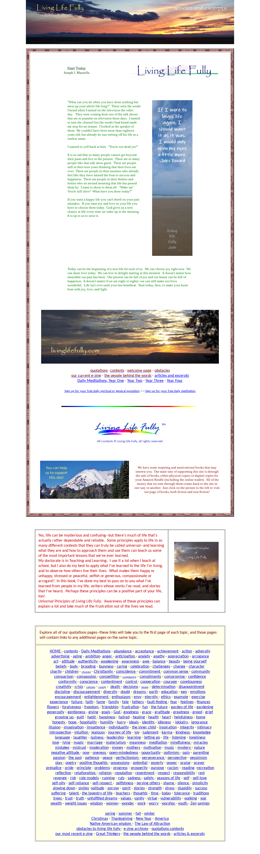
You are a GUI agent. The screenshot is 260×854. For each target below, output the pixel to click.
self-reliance (79, 783)
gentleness (77, 712)
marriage (95, 743)
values (126, 798)
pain (186, 753)
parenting (201, 753)
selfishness (124, 783)
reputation (123, 773)
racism (172, 768)
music (169, 748)
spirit (126, 788)
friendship (110, 707)
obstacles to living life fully (98, 829)
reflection (63, 773)
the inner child (144, 727)
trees (58, 798)
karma (167, 733)
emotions (197, 692)
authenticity (88, 662)
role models (89, 778)
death (115, 687)
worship (169, 804)
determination (163, 687)
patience (92, 758)
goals (106, 712)
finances (203, 702)
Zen (193, 804)
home (200, 717)
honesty (59, 722)
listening (179, 738)
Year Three (154, 381)
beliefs (61, 667)
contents (71, 651)
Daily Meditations (95, 651)
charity (56, 672)
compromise (175, 677)
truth (80, 798)
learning (134, 738)
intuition (81, 733)
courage (170, 682)
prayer (199, 763)
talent (74, 793)
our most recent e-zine (74, 834)
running (108, 778)
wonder (128, 804)
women (112, 804)
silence (183, 783)
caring (122, 667)
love (55, 743)
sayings (203, 804)
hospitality (88, 722)
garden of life (182, 707)
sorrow (113, 788)
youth (183, 804)
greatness (181, 712)
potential (140, 763)
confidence (197, 677)
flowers (53, 707)
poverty (157, 763)
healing (139, 717)
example (181, 697)
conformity (67, 682)
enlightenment (96, 697)
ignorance (199, 722)
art (56, 662)
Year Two (134, 381)
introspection (60, 733)
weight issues (76, 804)
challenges (161, 667)
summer (125, 814)
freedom (92, 707)
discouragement (86, 692)
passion (59, 758)
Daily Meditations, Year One (100, 381)
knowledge (202, 733)
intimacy (204, 727)
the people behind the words (146, 834)
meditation (158, 743)
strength (155, 788)
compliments (150, 677)
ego (184, 692)
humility (106, 722)
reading (188, 768)
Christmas (99, 819)
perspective (177, 758)
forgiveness (71, 707)
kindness (183, 733)
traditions (201, 793)
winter (149, 814)
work (141, 804)
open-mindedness (123, 753)
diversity (110, 692)
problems (102, 768)
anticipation (125, 656)
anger (107, 656)
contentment (111, 682)
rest (201, 773)
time (155, 793)
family (113, 702)
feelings (187, 702)
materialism (116, 743)
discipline (62, 692)
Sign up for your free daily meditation (170, 391)
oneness (100, 753)
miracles (200, 743)
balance (159, 662)
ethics (166, 697)
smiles (83, 788)
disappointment (191, 687)
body (74, 667)
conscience (89, 682)
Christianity (104, 672)
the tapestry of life (97, 793)
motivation (152, 748)
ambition (92, 656)
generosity (55, 712)
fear (173, 702)
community (200, 672)
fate (125, 702)
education (169, 692)
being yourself (195, 662)
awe (146, 662)
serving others (148, 783)
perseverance (153, 758)
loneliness (197, 738)
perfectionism (128, 758)
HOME (56, 651)
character (197, 667)
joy (137, 733)
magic (79, 743)
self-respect (102, 783)
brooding (88, 667)
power (172, 763)
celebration (140, 667)
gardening (205, 707)
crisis (79, 687)
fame (100, 702)
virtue (152, 798)
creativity (63, 687)
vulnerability (170, 798)
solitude (97, 788)
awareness (130, 662)
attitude (68, 662)
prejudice (53, 768)
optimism (172, 753)
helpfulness (183, 717)
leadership (115, 738)
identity (148, 722)
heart (166, 717)
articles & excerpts (189, 834)
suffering (58, 793)
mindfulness (180, 743)
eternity (152, 697)
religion (105, 773)
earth (153, 692)
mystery (184, 748)
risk (73, 778)
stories (139, 788)
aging (77, 656)
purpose (157, 768)
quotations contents (168, 829)
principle (84, 768)
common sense (176, 672)
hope (72, 722)
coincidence (126, 672)
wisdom (96, 804)
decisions (130, 687)
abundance (123, 651)
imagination (74, 727)
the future (159, 707)
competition (109, 677)
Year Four (175, 381)
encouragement (68, 697)
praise (185, 763)
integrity (187, 727)
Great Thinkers (108, 834)
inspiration (168, 727)
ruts (121, 778)
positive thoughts (93, 763)
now (86, 753)
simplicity (200, 783)
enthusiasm (121, 697)
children (71, 672)
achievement (167, 651)
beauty (174, 662)
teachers (123, 793)
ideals (134, 722)
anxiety (144, 656)
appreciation (178, 656)
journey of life (119, 733)
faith (89, 702)
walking (190, 798)
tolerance (182, 793)
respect (164, 773)
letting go (152, 738)
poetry (71, 763)
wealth (56, 804)
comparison (63, 677)
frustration (130, 707)
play (59, 763)
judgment (150, 733)
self (186, 778)
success (201, 788)
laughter (80, 738)
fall (138, 814)
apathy (159, 656)
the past (75, 758)
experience (59, 702)
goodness (131, 712)
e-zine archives (136, 829)
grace (146, 712)
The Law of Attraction (152, 824)
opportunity (150, 753)
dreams (140, 692)
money (117, 748)
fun (145, 707)
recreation (205, 768)
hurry (121, 722)
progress (120, 768)
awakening (109, 662)
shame (169, 783)
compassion (87, 677)
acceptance (144, 651)
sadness (134, 778)
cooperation (150, 682)
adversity (202, 651)
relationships (85, 773)
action (187, 651)
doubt (125, 692)
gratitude (162, 712)
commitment (150, 672)
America (162, 819)
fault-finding (157, 702)
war (203, 798)
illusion (54, 727)
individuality (119, 727)
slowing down (64, 788)
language (62, 738)
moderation (99, 748)
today (166, 793)
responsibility (184, 773)
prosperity (139, 768)
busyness (106, 667)
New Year (144, 819)
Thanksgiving (122, 819)
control (131, 682)
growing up (64, 717)
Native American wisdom (111, 824)
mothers (133, 748)
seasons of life (168, 778)
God (117, 712)
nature (199, 748)
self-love (200, 778)
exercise (198, 697)
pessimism (198, 758)
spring (110, 814)
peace (107, 758)
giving (93, 712)
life (166, 738)
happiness (107, 717)
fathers (138, 702)
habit (92, 717)
